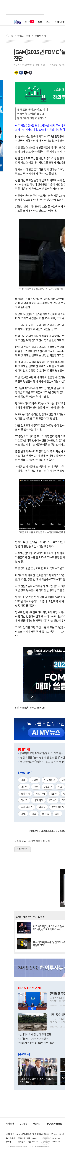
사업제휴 (37, 1123)
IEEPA (54, 793)
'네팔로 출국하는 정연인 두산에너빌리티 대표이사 (37, 1080)
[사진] (32, 1000)
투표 (60, 787)
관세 (23, 780)
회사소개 (10, 1123)
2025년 (48, 787)
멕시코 (24, 800)
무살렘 (42, 807)
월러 (57, 814)
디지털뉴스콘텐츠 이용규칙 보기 (33, 841)
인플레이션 (49, 780)
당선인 (24, 787)
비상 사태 (38, 800)
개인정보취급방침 (54, 1123)
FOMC (52, 800)
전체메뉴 (9, 21)
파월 (34, 814)
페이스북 (21, 73)
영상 (27, 22)
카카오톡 (16, 73)
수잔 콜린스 (27, 807)
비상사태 (40, 793)
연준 (36, 787)
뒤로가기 (23, 849)
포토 (40, 22)
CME (23, 814)
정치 (48, 22)
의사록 (45, 814)
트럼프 (34, 780)
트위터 (26, 73)
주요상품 (23, 1123)
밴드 (30, 73)
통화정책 (25, 793)
